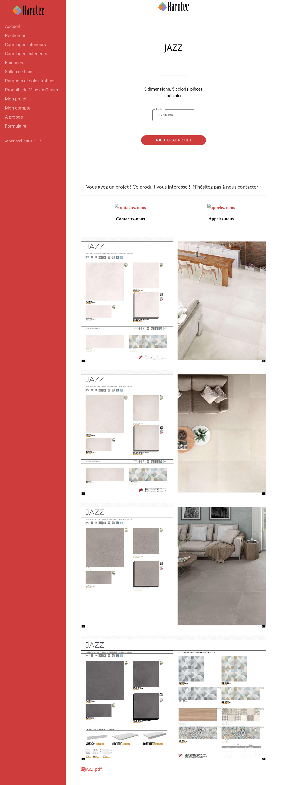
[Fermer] (72, 6)
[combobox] (173, 115)
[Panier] (270, 7)
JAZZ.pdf (93, 769)
